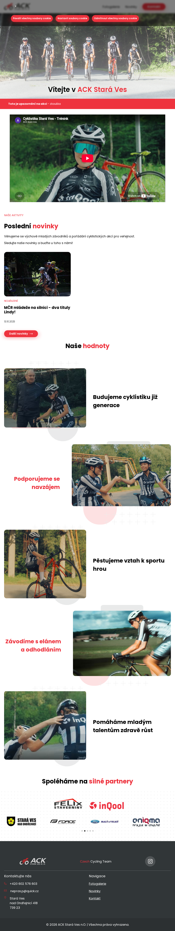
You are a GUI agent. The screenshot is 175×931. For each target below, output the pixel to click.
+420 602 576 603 (23, 884)
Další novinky (18, 334)
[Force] (21, 822)
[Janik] (146, 821)
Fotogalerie (97, 884)
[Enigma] (105, 821)
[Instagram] (150, 861)
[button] (82, 831)
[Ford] (63, 821)
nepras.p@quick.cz (24, 891)
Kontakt (94, 898)
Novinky (94, 891)
